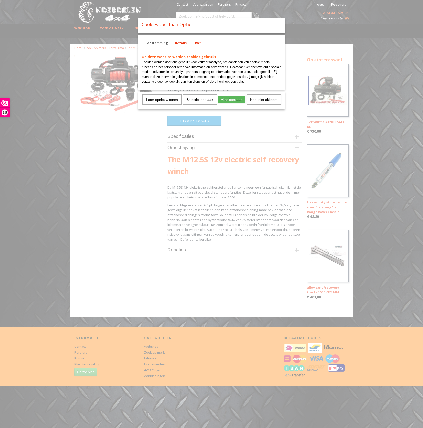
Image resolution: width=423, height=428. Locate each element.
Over (197, 43)
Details (181, 43)
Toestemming (156, 43)
